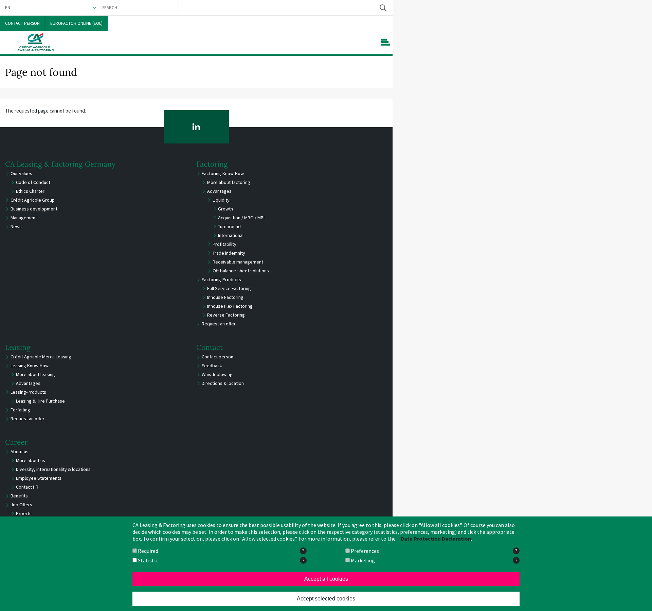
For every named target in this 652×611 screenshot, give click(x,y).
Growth (225, 208)
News (16, 226)
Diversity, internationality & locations (53, 469)
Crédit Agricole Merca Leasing (41, 356)
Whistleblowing (217, 374)
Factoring (212, 164)
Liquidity (221, 200)
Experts (24, 513)
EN (7, 8)
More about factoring (228, 182)
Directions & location (223, 383)
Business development (34, 208)
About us (20, 451)
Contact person (217, 356)
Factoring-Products (221, 279)
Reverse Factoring (226, 314)
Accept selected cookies (326, 598)
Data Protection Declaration (436, 538)
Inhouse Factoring (225, 297)
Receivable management (238, 261)
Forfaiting (20, 409)
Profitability (224, 244)
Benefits (19, 495)
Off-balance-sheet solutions (241, 270)
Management (24, 217)
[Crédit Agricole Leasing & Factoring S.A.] (35, 42)
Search (383, 7)
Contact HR (27, 487)
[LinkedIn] (196, 126)
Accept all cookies (326, 579)
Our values (21, 173)
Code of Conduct (33, 182)
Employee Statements (38, 478)
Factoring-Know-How (223, 173)
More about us (30, 460)
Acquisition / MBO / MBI (241, 217)
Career (16, 442)
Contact (209, 347)
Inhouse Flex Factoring (230, 306)
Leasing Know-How (30, 365)
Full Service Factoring (229, 288)
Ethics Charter (30, 191)
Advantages (219, 191)
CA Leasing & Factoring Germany (60, 164)
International (230, 235)
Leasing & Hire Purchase (40, 400)
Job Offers (21, 504)
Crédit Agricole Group (33, 200)
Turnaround (229, 226)
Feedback (212, 365)
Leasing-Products (28, 392)
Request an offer (219, 323)
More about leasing (35, 374)
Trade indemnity (229, 253)
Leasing (18, 347)
